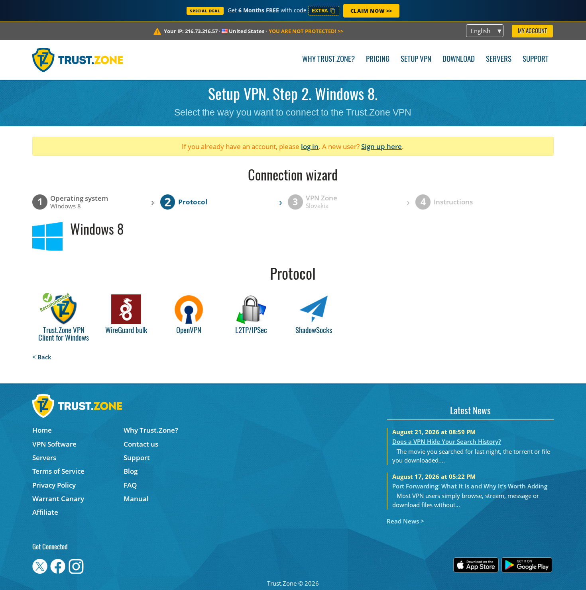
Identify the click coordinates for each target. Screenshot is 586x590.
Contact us (141, 444)
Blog (131, 471)
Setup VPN (416, 59)
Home (42, 430)
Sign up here (381, 146)
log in (310, 146)
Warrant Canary (58, 498)
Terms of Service (58, 471)
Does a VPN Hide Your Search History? (446, 441)
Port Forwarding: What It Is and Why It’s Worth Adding (469, 486)
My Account (532, 31)
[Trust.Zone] (77, 59)
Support (536, 59)
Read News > (405, 521)
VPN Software (54, 444)
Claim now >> (371, 10)
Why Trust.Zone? (328, 59)
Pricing (377, 59)
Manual (136, 498)
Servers (498, 59)
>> (306, 31)
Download (458, 59)
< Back (41, 357)
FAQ (130, 485)
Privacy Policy (54, 485)
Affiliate (45, 512)
